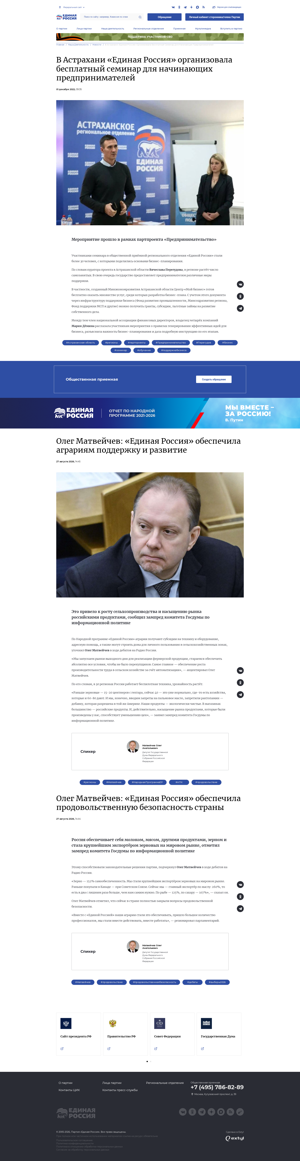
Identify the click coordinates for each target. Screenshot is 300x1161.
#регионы (111, 342)
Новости (96, 44)
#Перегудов (203, 342)
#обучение (144, 350)
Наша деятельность (112, 28)
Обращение (164, 17)
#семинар (121, 350)
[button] (147, 1061)
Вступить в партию (231, 28)
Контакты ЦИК (69, 1090)
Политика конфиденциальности (75, 1143)
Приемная (179, 28)
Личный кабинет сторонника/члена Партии (214, 17)
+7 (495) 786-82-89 (217, 1087)
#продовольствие (206, 782)
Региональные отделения (148, 28)
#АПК (179, 782)
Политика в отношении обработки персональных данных (89, 1146)
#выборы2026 (217, 982)
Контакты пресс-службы (120, 1090)
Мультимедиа (203, 28)
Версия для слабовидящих (229, 7)
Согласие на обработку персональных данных (82, 1149)
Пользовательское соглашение (74, 1140)
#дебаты (192, 982)
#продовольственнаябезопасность (154, 982)
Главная (60, 44)
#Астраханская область (80, 342)
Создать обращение (214, 379)
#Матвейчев (114, 782)
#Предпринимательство (171, 342)
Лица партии (84, 28)
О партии (61, 28)
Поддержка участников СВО (150, 36)
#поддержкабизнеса (174, 350)
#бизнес (227, 342)
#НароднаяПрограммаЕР (147, 782)
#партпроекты (136, 342)
